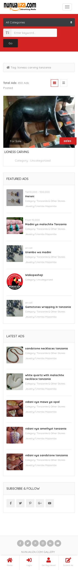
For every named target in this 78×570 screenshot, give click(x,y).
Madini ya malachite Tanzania (46, 224)
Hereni (29, 196)
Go (10, 43)
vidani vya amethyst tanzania (45, 428)
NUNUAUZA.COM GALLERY (38, 552)
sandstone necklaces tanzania (46, 348)
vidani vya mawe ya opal (42, 401)
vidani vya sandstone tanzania (46, 455)
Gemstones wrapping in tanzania (48, 306)
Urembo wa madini (38, 252)
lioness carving (16, 152)
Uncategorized (40, 160)
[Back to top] (64, 544)
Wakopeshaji (34, 275)
